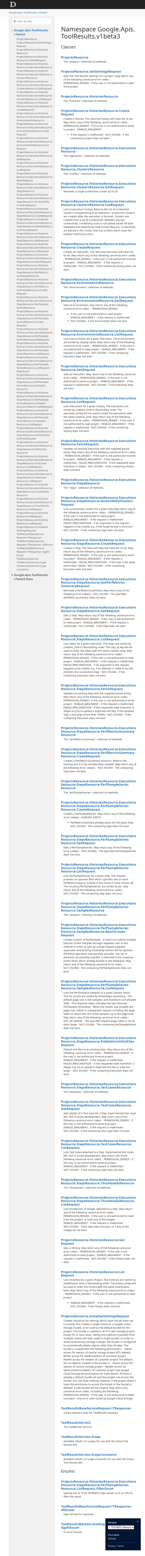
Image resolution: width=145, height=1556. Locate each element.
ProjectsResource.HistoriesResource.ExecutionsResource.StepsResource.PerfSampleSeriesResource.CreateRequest (35, 318)
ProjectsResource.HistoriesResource (32, 51)
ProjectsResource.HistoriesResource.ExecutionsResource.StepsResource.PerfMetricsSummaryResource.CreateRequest (35, 286)
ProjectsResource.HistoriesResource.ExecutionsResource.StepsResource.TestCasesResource (35, 447)
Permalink (113, 1535)
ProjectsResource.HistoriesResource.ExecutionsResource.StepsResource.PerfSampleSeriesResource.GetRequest (35, 334)
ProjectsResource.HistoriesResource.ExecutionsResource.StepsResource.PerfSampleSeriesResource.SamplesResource (35, 382)
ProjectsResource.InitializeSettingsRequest (32, 528)
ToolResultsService (28, 558)
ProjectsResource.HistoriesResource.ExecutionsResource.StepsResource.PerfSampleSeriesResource (35, 302)
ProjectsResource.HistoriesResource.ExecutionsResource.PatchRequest (35, 177)
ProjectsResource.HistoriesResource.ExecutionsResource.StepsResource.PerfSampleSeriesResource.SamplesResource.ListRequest (35, 417)
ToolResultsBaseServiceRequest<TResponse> (30, 535)
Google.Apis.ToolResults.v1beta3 (28, 12)
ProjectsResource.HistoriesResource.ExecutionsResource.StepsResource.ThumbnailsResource (35, 490)
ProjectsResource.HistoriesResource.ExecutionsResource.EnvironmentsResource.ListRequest (35, 143)
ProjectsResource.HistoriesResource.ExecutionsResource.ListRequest (35, 166)
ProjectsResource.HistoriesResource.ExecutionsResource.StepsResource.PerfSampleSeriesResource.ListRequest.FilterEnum (35, 364)
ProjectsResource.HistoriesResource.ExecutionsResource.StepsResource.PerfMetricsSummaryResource (35, 271)
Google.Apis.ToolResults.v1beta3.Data (31, 577)
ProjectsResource (27, 39)
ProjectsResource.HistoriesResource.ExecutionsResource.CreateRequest (35, 106)
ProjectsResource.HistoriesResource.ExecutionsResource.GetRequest (35, 155)
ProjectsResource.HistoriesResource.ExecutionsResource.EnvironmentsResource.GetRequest (35, 129)
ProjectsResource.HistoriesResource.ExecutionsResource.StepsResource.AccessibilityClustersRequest (35, 200)
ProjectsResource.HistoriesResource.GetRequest (32, 514)
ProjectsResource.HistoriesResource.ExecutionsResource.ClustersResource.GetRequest (35, 85)
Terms (120, 1546)
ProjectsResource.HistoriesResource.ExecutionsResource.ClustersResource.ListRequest (35, 95)
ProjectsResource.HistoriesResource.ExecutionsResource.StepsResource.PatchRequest (35, 258)
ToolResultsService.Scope (31, 562)
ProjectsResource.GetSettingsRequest (34, 44)
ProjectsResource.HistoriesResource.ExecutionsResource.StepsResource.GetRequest (35, 237)
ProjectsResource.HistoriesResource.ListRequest (32, 521)
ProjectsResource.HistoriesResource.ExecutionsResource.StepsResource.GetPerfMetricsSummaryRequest (35, 225)
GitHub (112, 1538)
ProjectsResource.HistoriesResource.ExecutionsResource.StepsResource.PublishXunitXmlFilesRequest (35, 433)
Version (112, 1522)
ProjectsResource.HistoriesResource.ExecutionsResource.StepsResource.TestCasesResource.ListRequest (35, 476)
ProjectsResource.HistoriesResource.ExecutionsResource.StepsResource (35, 187)
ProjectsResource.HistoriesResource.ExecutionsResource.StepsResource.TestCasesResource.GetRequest (35, 462)
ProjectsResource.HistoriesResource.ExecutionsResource (34, 65)
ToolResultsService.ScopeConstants (31, 567)
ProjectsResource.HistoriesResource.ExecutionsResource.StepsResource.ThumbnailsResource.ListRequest (35, 504)
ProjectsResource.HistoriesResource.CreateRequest (32, 58)
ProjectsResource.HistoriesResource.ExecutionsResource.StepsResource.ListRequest (35, 247)
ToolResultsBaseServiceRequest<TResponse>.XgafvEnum (33, 551)
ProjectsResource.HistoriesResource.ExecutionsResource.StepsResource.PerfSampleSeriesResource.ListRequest (35, 348)
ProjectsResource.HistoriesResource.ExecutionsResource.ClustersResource (35, 74)
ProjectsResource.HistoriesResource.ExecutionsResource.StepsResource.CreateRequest (35, 212)
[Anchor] (58, 47)
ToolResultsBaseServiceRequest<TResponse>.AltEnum (35, 542)
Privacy (111, 1546)
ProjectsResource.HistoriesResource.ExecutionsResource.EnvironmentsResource (35, 117)
